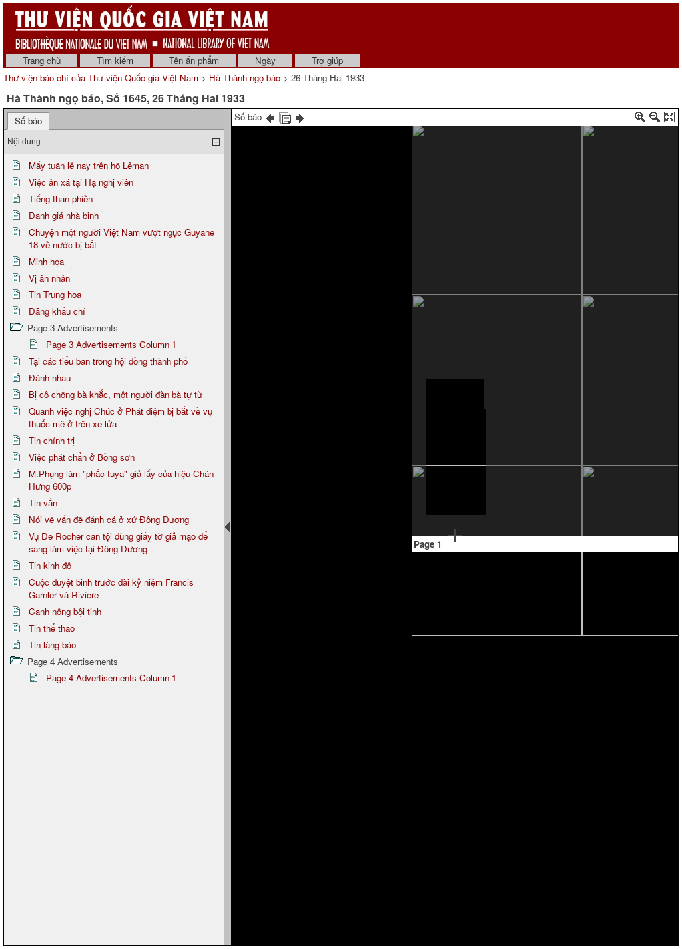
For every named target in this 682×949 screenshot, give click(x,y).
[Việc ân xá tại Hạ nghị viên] (455, 396)
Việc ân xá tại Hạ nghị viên (81, 182)
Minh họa (46, 261)
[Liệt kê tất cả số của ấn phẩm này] (285, 116)
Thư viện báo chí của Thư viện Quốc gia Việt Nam (100, 77)
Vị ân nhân (49, 278)
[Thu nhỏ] (655, 119)
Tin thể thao (52, 628)
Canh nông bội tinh (65, 611)
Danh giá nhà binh (64, 215)
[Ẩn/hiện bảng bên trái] (227, 527)
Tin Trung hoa (55, 294)
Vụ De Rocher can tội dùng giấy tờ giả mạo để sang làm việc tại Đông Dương (118, 542)
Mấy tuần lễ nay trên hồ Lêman (89, 165)
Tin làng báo (52, 644)
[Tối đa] (669, 119)
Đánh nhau (50, 377)
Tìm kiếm (115, 60)
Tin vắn (43, 502)
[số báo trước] (270, 116)
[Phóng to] (640, 119)
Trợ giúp (327, 60)
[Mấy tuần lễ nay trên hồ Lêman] (453, 143)
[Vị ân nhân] (626, 126)
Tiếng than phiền (61, 198)
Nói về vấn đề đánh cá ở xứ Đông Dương (109, 519)
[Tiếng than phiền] (570, 203)
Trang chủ (42, 60)
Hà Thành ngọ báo (244, 77)
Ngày (265, 60)
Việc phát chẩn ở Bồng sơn (82, 457)
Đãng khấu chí (57, 311)
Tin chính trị (52, 440)
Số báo (28, 120)
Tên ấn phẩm (194, 60)
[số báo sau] (300, 116)
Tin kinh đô (50, 565)
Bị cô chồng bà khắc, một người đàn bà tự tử (115, 394)
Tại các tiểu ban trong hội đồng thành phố (108, 361)
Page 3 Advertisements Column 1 (111, 344)
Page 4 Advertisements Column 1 (111, 677)
